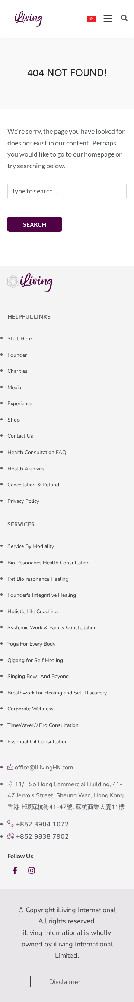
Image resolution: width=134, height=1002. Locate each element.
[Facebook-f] (14, 870)
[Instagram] (31, 870)
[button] (124, 18)
